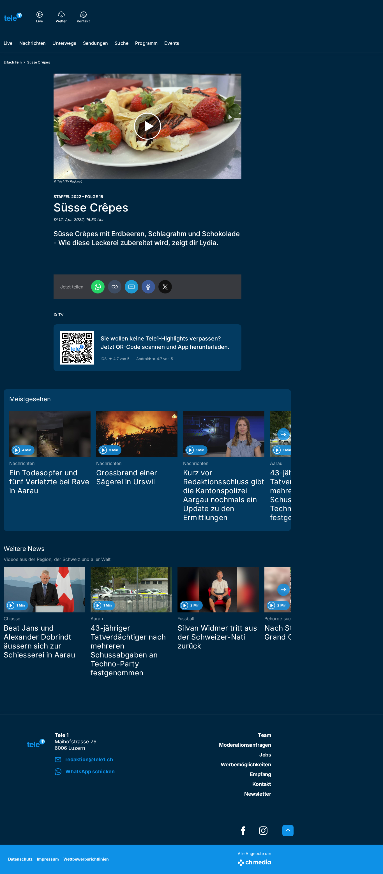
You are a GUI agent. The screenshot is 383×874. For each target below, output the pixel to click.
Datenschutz (20, 859)
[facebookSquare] (243, 830)
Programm (146, 43)
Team (264, 735)
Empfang (260, 774)
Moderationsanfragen (245, 745)
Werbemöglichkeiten (246, 764)
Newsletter (257, 794)
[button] (114, 286)
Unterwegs (64, 43)
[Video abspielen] (147, 126)
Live (8, 43)
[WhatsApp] (98, 286)
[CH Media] (254, 861)
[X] (165, 286)
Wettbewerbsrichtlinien (86, 859)
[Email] (131, 286)
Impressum (48, 859)
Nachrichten (32, 43)
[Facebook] (148, 286)
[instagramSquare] (263, 830)
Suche (121, 43)
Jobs (265, 755)
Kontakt (261, 784)
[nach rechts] (283, 434)
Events (171, 43)
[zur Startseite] (13, 17)
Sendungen (95, 43)
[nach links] (11, 434)
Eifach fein (13, 62)
